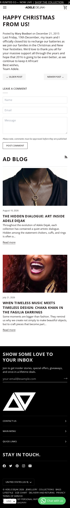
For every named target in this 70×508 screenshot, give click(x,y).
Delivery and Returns (42, 492)
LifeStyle (8, 492)
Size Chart (21, 492)
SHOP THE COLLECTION (49, 2)
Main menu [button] (9, 431)
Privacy (60, 492)
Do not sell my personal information (26, 499)
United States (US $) (17, 481)
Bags (58, 489)
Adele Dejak (12, 489)
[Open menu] (8, 7)
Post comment (15, 145)
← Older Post (14, 76)
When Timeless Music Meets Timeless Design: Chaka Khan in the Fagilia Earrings (33, 307)
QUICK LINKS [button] (10, 441)
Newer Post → (55, 76)
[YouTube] (30, 465)
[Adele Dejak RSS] (66, 157)
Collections (46, 489)
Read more (9, 242)
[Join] (64, 378)
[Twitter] (10, 465)
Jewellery (31, 489)
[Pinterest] (17, 465)
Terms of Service (13, 496)
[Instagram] (23, 465)
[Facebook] (4, 465)
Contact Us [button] (9, 420)
